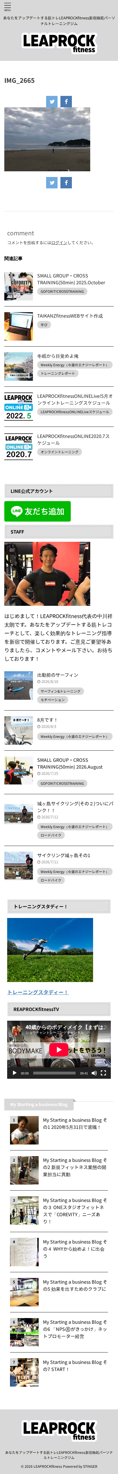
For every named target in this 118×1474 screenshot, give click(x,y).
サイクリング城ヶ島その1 (63, 855)
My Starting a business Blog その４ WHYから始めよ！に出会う (75, 1248)
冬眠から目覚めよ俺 (57, 355)
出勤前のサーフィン (57, 674)
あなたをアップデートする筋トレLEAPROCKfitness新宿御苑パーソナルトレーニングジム (59, 1455)
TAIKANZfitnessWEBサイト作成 (70, 315)
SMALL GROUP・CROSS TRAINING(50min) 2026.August (70, 763)
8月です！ (47, 719)
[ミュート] (94, 1073)
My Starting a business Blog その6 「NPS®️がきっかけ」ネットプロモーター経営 (75, 1328)
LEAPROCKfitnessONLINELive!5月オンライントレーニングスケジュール (75, 399)
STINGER (90, 1466)
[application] (59, 1050)
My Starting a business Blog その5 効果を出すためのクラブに (75, 1285)
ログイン (59, 242)
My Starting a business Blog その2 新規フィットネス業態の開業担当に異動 (75, 1166)
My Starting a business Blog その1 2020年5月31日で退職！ (75, 1123)
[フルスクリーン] (103, 1073)
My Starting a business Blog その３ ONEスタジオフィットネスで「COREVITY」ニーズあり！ (75, 1211)
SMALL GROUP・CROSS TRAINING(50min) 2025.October (71, 279)
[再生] (14, 1073)
